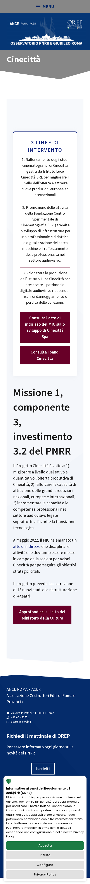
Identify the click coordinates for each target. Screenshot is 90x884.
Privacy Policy (45, 874)
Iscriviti (43, 768)
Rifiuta (45, 855)
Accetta (45, 845)
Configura (45, 865)
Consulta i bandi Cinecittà (45, 355)
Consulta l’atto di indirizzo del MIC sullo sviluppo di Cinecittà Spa (45, 327)
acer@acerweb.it (21, 722)
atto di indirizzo (27, 546)
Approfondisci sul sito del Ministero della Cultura (42, 615)
